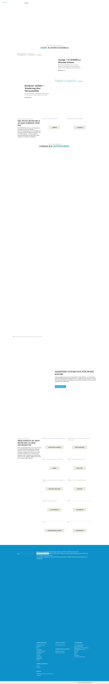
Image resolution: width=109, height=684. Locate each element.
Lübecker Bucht (70, 81)
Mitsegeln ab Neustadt (60, 652)
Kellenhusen (39, 656)
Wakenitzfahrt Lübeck (59, 651)
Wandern (80, 81)
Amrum (38, 666)
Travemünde (39, 649)
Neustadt (38, 655)
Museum (31, 54)
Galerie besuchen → (60, 386)
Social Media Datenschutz (79, 656)
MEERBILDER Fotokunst (79, 649)
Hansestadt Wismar (40, 645)
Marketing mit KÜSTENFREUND (81, 647)
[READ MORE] (61, 70)
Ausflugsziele (22, 54)
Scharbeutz (39, 653)
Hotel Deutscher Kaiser (60, 645)
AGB (75, 653)
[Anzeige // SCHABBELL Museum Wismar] (36, 65)
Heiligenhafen (39, 658)
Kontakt (76, 652)
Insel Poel (39, 646)
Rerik (38, 647)
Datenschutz (76, 655)
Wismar (39, 54)
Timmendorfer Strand (41, 650)
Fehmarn (38, 659)
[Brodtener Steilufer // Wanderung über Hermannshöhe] (73, 91)
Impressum (76, 650)
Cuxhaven (39, 667)
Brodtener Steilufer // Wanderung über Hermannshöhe (34, 88)
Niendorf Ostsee (40, 652)
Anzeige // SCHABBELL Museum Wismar (69, 61)
